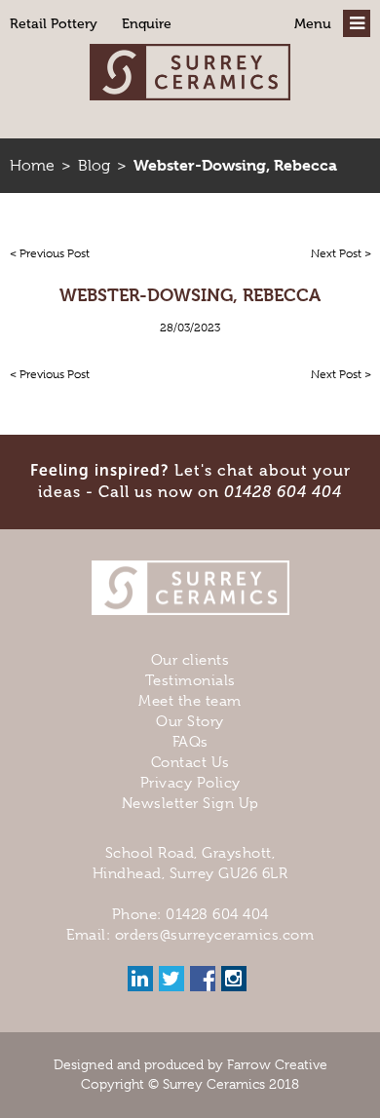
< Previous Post (50, 253)
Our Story (190, 721)
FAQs (190, 742)
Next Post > (341, 253)
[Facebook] (202, 978)
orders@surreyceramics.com (215, 935)
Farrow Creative (277, 1064)
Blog (94, 165)
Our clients (190, 660)
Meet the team (190, 701)
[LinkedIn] (140, 978)
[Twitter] (171, 978)
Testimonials (190, 680)
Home (32, 165)
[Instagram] (234, 978)
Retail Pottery (53, 24)
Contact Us (190, 762)
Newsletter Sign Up (190, 803)
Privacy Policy (190, 782)
